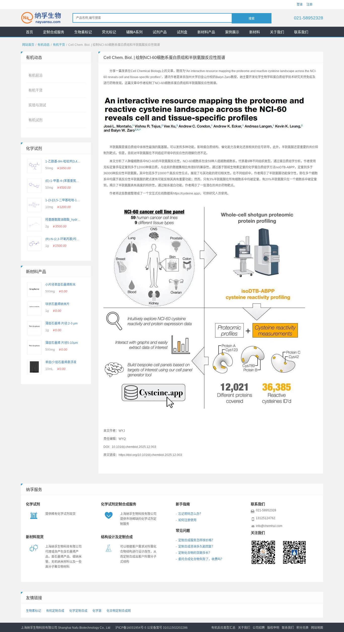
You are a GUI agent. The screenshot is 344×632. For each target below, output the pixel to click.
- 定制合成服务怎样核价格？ (195, 540)
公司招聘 (259, 627)
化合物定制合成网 (119, 611)
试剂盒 (182, 32)
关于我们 (277, 32)
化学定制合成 (78, 611)
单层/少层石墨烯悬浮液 (60, 362)
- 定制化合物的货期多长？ (194, 553)
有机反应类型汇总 (223, 627)
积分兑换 (302, 627)
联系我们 (301, 32)
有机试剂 (35, 120)
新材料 (254, 32)
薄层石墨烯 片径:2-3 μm (61, 323)
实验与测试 (37, 105)
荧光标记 (109, 32)
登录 (300, 4)
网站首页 (28, 45)
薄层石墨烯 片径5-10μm (61, 343)
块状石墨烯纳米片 (57, 304)
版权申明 (273, 627)
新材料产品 (206, 32)
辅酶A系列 (134, 32)
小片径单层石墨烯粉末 (60, 284)
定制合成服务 (53, 32)
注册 (309, 4)
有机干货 (59, 45)
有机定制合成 (55, 611)
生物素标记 (83, 32)
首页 (29, 32)
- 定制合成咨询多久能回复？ (195, 546)
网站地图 (317, 627)
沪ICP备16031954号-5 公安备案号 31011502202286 (151, 627)
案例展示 (232, 32)
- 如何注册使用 (186, 520)
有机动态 (44, 45)
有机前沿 (35, 75)
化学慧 (96, 611)
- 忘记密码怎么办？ (189, 514)
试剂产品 (160, 32)
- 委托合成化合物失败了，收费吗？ (200, 559)
